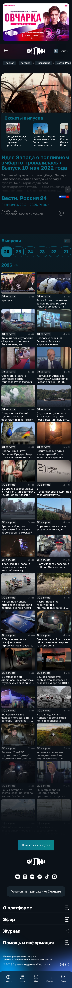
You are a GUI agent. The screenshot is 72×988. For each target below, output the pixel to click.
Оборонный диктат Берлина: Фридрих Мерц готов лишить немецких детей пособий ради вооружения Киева (17, 457)
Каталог (25, 62)
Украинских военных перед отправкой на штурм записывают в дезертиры (50, 757)
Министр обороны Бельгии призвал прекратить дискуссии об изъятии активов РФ (53, 794)
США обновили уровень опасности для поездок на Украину (18, 830)
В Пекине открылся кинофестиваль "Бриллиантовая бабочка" (17, 642)
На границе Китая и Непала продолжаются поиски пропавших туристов (51, 719)
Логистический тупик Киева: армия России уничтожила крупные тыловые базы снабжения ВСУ (53, 457)
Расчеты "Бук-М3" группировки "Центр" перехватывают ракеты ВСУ (16, 757)
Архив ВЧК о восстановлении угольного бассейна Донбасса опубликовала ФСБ (52, 833)
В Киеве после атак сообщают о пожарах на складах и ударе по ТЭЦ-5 (53, 680)
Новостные (9, 210)
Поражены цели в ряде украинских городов (51, 528)
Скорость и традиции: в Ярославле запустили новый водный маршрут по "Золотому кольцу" (53, 418)
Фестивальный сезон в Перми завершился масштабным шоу (15, 567)
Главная (9, 62)
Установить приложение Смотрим (36, 891)
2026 (17, 265)
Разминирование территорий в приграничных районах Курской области (51, 606)
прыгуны (6, 300)
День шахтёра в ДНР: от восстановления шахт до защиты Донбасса (17, 793)
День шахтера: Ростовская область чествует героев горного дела (53, 642)
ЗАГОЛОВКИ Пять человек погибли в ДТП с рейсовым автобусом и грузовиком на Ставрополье (17, 720)
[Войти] (56, 51)
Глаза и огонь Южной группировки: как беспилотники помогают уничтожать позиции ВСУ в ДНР (17, 419)
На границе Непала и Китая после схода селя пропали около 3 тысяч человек (16, 606)
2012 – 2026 (28, 204)
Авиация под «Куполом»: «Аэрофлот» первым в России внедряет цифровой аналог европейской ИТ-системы (17, 344)
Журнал (11, 931)
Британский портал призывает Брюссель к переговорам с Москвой (16, 529)
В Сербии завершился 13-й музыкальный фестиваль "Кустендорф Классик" (18, 491)
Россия (44, 204)
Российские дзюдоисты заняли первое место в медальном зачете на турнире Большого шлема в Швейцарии (53, 306)
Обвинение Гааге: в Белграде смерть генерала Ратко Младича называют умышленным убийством (17, 382)
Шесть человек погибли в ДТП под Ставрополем (53, 565)
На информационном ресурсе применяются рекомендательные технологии (27, 957)
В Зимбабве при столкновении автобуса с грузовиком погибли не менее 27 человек (17, 681)
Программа (43, 62)
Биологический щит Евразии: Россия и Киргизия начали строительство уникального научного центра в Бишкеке (51, 345)
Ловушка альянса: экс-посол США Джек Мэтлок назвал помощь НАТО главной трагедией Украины (52, 382)
